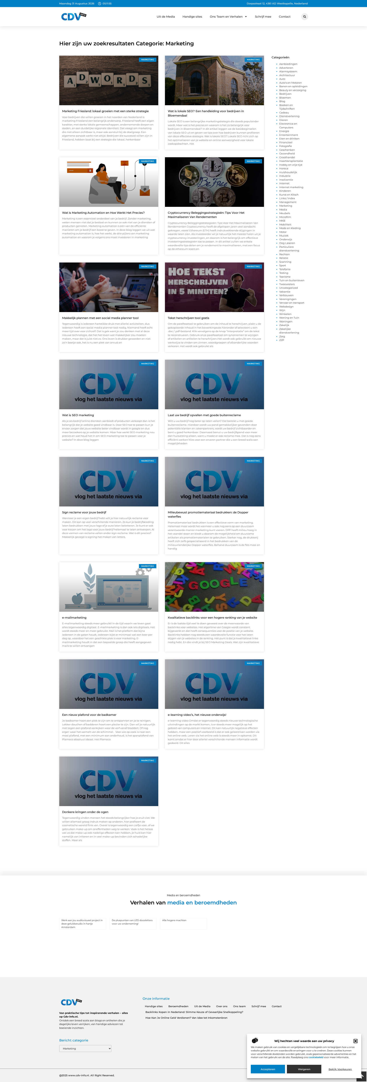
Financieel (285, 142)
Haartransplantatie (291, 160)
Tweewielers (287, 284)
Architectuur (287, 75)
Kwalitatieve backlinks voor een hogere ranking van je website (212, 617)
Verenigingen (287, 299)
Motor (283, 231)
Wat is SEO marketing (78, 415)
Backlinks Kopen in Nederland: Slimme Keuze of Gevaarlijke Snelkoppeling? (194, 1012)
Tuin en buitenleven (291, 280)
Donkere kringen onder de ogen (85, 812)
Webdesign (286, 306)
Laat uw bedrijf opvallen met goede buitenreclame (204, 415)
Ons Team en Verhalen (226, 16)
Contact (285, 16)
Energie (284, 131)
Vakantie (284, 291)
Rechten (284, 254)
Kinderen (285, 190)
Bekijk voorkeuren (340, 1069)
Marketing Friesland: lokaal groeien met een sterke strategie (105, 111)
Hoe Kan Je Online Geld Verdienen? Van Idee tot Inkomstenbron (186, 1017)
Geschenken (287, 149)
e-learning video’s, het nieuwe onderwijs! (197, 715)
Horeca (283, 168)
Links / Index (287, 198)
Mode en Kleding (290, 228)
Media (283, 209)
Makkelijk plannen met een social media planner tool (100, 318)
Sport (282, 265)
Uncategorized (288, 287)
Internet (284, 183)
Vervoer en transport (291, 302)
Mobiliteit (285, 224)
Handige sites (192, 16)
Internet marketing (291, 187)
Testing (283, 272)
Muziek (283, 235)
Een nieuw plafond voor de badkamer (89, 715)
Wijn (282, 310)
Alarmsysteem (288, 71)
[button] (355, 1041)
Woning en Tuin (289, 317)
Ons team (239, 1006)
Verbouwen (286, 295)
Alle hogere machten (174, 920)
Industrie (285, 175)
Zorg (282, 336)
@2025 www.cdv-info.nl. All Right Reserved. (86, 1075)
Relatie (283, 257)
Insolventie (286, 179)
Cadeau (284, 112)
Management (287, 202)
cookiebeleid (316, 1057)
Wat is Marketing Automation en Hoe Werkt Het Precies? (103, 212)
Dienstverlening (289, 116)
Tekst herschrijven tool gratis (188, 318)
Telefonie (285, 269)
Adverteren (286, 67)
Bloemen (285, 97)
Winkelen (285, 314)
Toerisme (285, 276)
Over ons (221, 1006)
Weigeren (304, 1069)
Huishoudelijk (288, 172)
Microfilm (285, 217)
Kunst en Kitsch (289, 194)
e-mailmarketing (74, 617)
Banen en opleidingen (293, 86)
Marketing (285, 205)
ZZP (281, 340)
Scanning (285, 261)
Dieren (283, 119)
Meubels (284, 213)
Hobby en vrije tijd (290, 164)
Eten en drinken (289, 138)
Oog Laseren (287, 243)
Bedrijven (285, 93)
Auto (282, 78)
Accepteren (268, 1069)
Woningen (285, 321)
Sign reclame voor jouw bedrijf (84, 512)
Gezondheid (287, 153)
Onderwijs (285, 239)
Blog (282, 101)
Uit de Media (166, 16)
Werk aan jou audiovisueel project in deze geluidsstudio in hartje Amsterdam (82, 924)
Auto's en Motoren (290, 82)
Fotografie (285, 146)
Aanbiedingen (288, 63)
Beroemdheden (178, 1006)
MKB (282, 220)
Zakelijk (284, 325)
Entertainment (288, 134)
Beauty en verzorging (292, 90)
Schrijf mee (263, 16)
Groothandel (287, 157)
